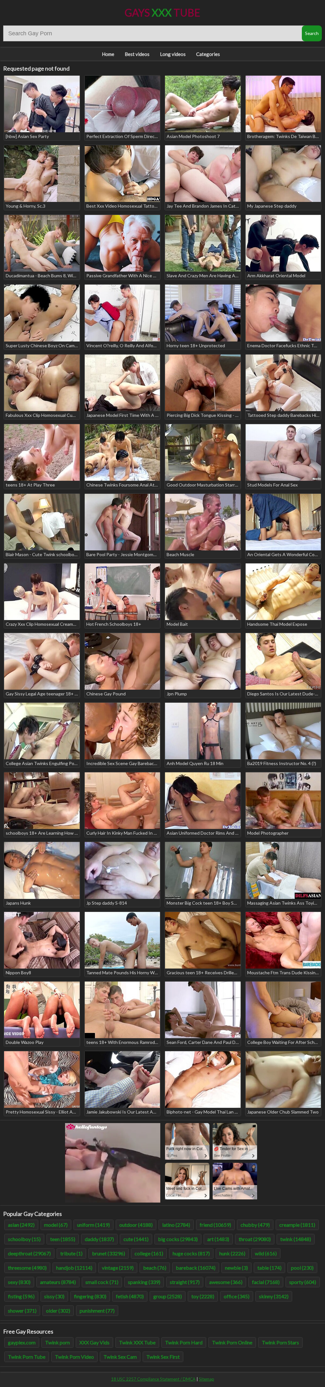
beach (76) (154, 1268)
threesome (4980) (27, 1268)
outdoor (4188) (136, 1225)
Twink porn (57, 1342)
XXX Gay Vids (94, 1342)
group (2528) (167, 1296)
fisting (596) (21, 1296)
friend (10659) (215, 1225)
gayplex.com (22, 1342)
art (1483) (218, 1239)
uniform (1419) (93, 1225)
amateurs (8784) (58, 1282)
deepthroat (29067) (29, 1253)
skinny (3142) (274, 1296)
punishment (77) (97, 1311)
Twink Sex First (163, 1357)
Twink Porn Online (232, 1342)
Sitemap (206, 1379)
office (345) (236, 1296)
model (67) (56, 1225)
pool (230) (302, 1268)
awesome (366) (225, 1282)
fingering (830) (90, 1296)
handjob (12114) (74, 1268)
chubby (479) (255, 1225)
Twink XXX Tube (137, 1342)
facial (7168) (266, 1282)
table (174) (269, 1268)
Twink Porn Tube (26, 1357)
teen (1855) (62, 1239)
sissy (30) (54, 1296)
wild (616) (266, 1253)
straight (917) (185, 1282)
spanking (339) (144, 1282)
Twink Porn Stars (280, 1342)
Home (108, 54)
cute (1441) (136, 1239)
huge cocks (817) (191, 1253)
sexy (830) (19, 1282)
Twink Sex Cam (120, 1357)
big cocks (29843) (178, 1239)
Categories (208, 54)
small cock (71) (101, 1282)
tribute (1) (71, 1253)
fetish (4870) (130, 1296)
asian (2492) (21, 1225)
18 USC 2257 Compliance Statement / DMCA (153, 1379)
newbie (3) (236, 1268)
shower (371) (22, 1311)
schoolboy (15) (24, 1239)
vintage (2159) (118, 1268)
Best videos (137, 54)
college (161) (149, 1253)
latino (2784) (176, 1225)
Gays (162, 12)
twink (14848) (295, 1239)
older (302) (58, 1311)
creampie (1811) (297, 1225)
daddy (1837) (99, 1239)
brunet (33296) (108, 1253)
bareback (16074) (196, 1268)
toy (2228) (202, 1296)
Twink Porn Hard (183, 1342)
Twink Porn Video (74, 1357)
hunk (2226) (232, 1253)
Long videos (173, 54)
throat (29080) (255, 1239)
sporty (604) (302, 1282)
